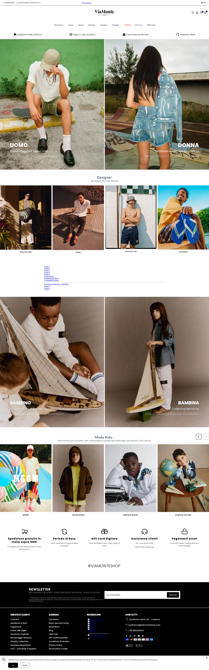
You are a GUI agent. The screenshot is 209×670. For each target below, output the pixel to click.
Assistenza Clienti (187, 34)
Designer (115, 25)
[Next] (206, 436)
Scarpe (41, 156)
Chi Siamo (54, 619)
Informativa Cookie (58, 648)
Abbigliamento (22, 156)
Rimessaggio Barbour (21, 637)
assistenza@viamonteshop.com (29, 3)
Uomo (70, 25)
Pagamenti (15, 626)
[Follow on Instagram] (130, 635)
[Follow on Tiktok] (143, 635)
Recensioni (54, 626)
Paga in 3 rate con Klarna (84, 34)
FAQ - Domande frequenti (23, 648)
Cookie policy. (153, 660)
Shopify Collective (19, 641)
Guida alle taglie (18, 630)
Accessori (56, 156)
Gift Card (138, 25)
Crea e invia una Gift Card (137, 34)
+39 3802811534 (9, 3)
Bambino (91, 25)
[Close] (207, 658)
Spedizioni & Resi (18, 623)
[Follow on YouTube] (139, 635)
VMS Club (151, 25)
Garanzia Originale (19, 634)
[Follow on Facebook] (126, 635)
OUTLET (127, 25)
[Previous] (198, 436)
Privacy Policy (55, 645)
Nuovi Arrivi (58, 25)
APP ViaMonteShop (58, 637)
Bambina (103, 25)
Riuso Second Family (59, 623)
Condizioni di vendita (59, 641)
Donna (80, 25)
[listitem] (24, 539)
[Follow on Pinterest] (135, 635)
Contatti (14, 619)
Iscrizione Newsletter (20, 645)
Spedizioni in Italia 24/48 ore (30, 34)
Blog (51, 630)
